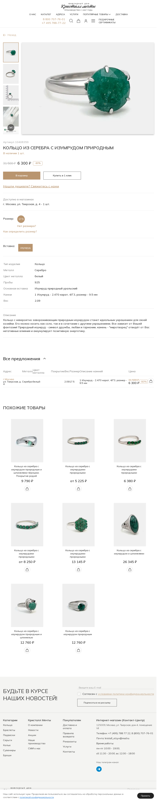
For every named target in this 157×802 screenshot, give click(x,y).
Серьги (7, 740)
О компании (35, 725)
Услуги (67, 746)
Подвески (9, 735)
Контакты (69, 751)
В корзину (22, 175)
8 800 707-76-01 (54, 19)
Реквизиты (69, 741)
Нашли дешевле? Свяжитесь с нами (31, 186)
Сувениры (9, 750)
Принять (145, 795)
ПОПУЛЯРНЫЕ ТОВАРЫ (95, 14)
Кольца (7, 725)
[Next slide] (10, 127)
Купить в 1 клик (62, 175)
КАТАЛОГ (46, 14)
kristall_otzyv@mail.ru (117, 738)
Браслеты (9, 730)
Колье (7, 745)
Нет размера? (26, 226)
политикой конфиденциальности (37, 797)
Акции (32, 735)
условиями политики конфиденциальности (126, 694)
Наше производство (36, 742)
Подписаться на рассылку (97, 702)
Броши (7, 755)
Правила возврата (68, 735)
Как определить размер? (20, 231)
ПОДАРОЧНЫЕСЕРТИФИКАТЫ (107, 21)
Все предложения (21, 358)
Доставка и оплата (70, 726)
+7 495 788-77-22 (54, 23)
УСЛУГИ (74, 14)
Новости (33, 730)
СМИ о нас (34, 748)
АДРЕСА (60, 14)
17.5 (21, 219)
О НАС (32, 14)
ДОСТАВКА (122, 14)
